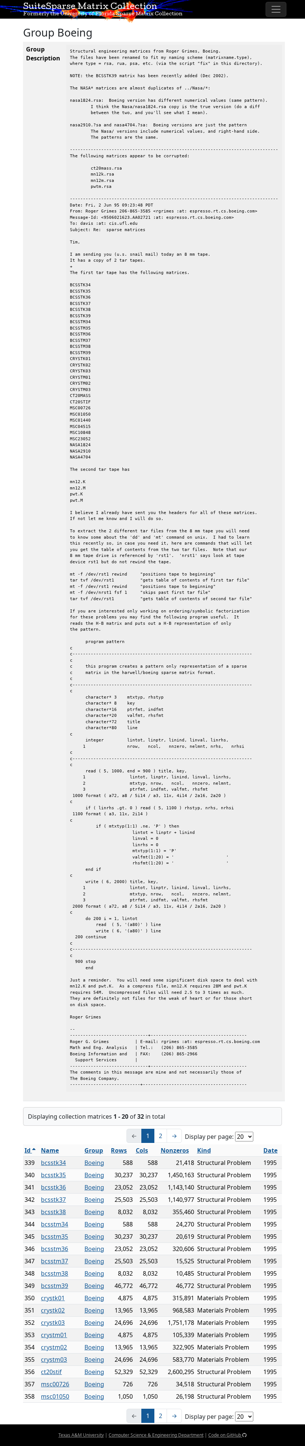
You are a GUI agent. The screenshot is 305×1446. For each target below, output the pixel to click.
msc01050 (55, 1396)
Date (270, 1150)
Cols (142, 1150)
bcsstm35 (54, 1236)
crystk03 (53, 1323)
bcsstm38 (54, 1273)
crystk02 (53, 1310)
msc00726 (55, 1384)
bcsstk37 (53, 1199)
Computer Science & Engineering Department (156, 1435)
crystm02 (54, 1347)
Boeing (94, 1163)
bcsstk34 (53, 1163)
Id (28, 1150)
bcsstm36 (54, 1249)
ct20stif (51, 1372)
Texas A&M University (81, 1435)
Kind (204, 1150)
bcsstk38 (53, 1212)
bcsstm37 (54, 1261)
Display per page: (209, 1136)
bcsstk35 (53, 1175)
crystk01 (53, 1298)
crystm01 (54, 1335)
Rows (119, 1150)
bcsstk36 (53, 1187)
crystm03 (54, 1359)
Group (93, 1150)
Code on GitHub (225, 1435)
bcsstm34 (54, 1224)
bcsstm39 (54, 1286)
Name (50, 1150)
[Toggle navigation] (276, 9)
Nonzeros (175, 1150)
